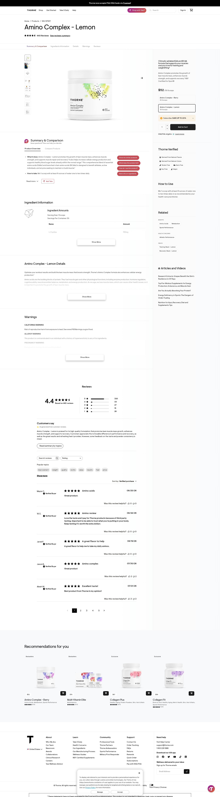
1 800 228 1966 (162, 748)
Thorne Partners (106, 745)
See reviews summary (60, 35)
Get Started (51, 10)
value (81, 470)
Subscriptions (132, 761)
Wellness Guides (79, 754)
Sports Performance (166, 228)
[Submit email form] (186, 771)
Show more (42, 476)
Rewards (130, 754)
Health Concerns (79, 745)
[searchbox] (46, 458)
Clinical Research (53, 758)
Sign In (183, 10)
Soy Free (164, 169)
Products (35, 21)
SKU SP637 (46, 21)
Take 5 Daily (64, 10)
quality (64, 470)
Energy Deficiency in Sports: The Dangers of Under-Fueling (175, 296)
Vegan (175, 169)
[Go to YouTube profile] (174, 757)
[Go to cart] (191, 10)
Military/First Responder (109, 754)
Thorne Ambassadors (108, 748)
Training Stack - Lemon (168, 247)
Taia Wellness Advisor (54, 764)
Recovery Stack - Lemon (168, 251)
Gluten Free (166, 165)
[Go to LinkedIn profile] (186, 757)
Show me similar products (128, 158)
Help (74, 10)
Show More (96, 242)
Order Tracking (133, 745)
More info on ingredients (127, 174)
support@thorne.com (165, 745)
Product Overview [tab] (32, 149)
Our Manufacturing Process (84, 751)
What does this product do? (128, 163)
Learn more (179, 134)
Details (76, 46)
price (105, 470)
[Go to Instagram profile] (158, 757)
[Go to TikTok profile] (180, 757)
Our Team (49, 745)
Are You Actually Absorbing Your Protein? (174, 291)
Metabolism (176, 224)
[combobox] (72, 458)
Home (26, 21)
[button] (47, 36)
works (73, 470)
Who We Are (51, 742)
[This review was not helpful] (134, 576)
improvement (43, 470)
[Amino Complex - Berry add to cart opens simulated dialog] (63, 693)
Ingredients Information (60, 46)
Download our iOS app (166, 753)
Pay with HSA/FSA (134, 764)
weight (55, 470)
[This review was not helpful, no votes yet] (133, 503)
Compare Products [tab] (52, 149)
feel (97, 470)
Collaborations (52, 754)
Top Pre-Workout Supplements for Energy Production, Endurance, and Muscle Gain (174, 284)
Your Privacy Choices (158, 787)
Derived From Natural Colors (171, 161)
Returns (130, 751)
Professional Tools (107, 742)
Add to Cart (183, 127)
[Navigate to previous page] (68, 610)
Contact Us (131, 742)
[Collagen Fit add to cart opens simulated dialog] (191, 693)
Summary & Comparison (37, 46)
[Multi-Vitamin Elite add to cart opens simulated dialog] (106, 693)
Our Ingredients (79, 748)
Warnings (86, 46)
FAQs (129, 748)
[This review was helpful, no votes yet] (129, 503)
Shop (41, 10)
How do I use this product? (128, 168)
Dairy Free (179, 165)
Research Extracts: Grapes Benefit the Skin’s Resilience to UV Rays (176, 277)
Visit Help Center (163, 742)
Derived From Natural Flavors (172, 157)
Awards (49, 751)
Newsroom (50, 748)
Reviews (97, 46)
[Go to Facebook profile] (163, 757)
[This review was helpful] (129, 576)
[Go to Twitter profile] (169, 757)
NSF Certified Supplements (84, 758)
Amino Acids (164, 224)
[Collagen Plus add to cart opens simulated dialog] (149, 693)
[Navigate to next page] (105, 610)
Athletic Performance (167, 237)
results (90, 470)
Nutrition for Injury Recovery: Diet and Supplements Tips (173, 303)
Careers (49, 761)
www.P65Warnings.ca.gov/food (80, 329)
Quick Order (132, 758)
